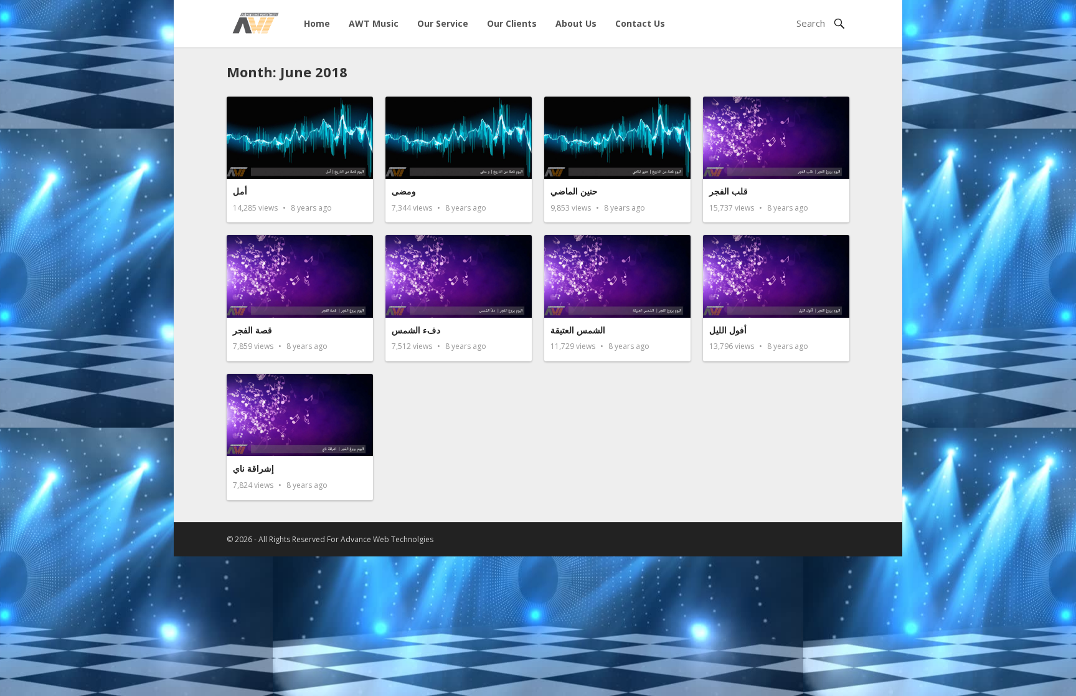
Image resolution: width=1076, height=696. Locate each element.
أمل (240, 191)
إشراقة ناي (253, 468)
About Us (576, 23)
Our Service (442, 23)
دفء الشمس (416, 330)
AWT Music (374, 23)
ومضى (404, 191)
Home (317, 23)
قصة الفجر (252, 330)
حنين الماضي (574, 191)
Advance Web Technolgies (387, 539)
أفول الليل (728, 330)
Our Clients (512, 23)
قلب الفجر (728, 191)
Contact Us (640, 23)
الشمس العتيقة (577, 330)
